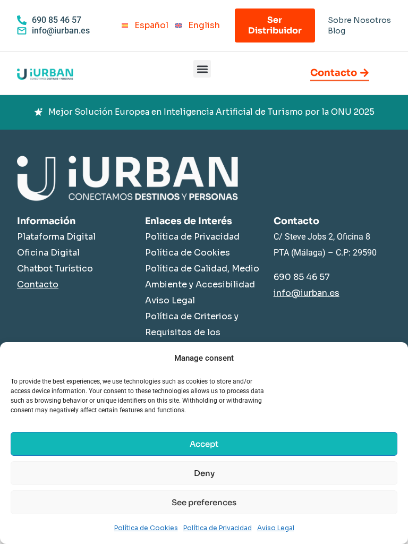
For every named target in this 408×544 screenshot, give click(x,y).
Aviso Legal (275, 528)
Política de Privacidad (217, 528)
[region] (204, 112)
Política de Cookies (146, 528)
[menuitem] (142, 26)
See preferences (204, 502)
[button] (202, 69)
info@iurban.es (306, 293)
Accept (204, 444)
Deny (204, 473)
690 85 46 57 (302, 277)
